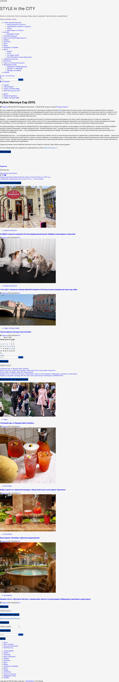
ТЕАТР (9, 53)
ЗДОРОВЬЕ (19, 26)
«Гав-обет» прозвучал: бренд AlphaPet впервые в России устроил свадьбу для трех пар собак (38, 290)
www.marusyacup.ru (50, 148)
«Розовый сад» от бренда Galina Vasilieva (14, 368)
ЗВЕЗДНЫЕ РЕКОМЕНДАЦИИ (17, 67)
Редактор (5, 107)
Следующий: (21, 179)
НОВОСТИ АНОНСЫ (10, 96)
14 (10, 346)
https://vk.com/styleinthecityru (10, 619)
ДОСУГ (5, 49)
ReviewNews (30, 681)
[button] (0, 175)
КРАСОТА (16, 24)
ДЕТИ (5, 44)
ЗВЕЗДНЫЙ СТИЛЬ (10, 65)
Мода (5, 419)
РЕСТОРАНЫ (19, 57)
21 (10, 349)
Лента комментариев (10, 646)
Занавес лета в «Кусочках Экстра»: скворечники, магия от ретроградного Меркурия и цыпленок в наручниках (38, 374)
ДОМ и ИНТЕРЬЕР (15, 38)
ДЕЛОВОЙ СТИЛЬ (13, 34)
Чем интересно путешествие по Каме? (15, 332)
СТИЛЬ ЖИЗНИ (12, 22)
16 (14, 346)
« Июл (2, 355)
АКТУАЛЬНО (5, 82)
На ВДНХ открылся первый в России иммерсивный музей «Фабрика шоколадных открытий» (38, 234)
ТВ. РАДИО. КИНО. (13, 55)
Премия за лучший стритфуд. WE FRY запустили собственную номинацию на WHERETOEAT (31, 375)
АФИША (6, 40)
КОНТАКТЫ (7, 61)
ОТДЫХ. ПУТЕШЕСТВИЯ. (11, 98)
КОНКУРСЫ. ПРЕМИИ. (10, 47)
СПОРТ (9, 28)
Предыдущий (25, 177)
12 (5, 346)
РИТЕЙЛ (6, 72)
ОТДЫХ (10, 59)
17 (1, 349)
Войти (5, 642)
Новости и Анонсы (14, 63)
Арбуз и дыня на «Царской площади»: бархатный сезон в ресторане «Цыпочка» (28, 370)
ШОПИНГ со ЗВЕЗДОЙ (14, 68)
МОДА (5, 45)
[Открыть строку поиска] (0, 78)
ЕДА (15, 30)
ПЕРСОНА (6, 42)
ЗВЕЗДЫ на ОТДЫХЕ (14, 70)
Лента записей (8, 644)
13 (7, 346)
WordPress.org (8, 648)
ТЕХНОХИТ (10, 36)
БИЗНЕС (6, 32)
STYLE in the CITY (17, 8)
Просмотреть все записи (8, 173)
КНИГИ (9, 51)
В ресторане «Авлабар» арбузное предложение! (16, 372)
